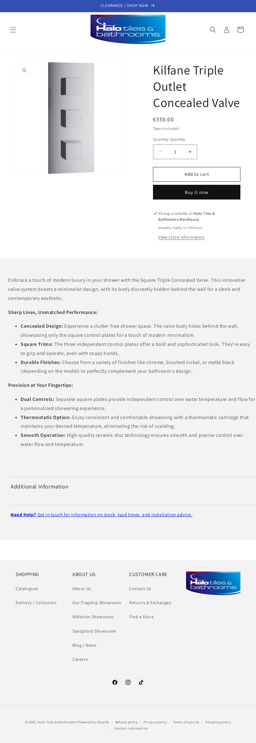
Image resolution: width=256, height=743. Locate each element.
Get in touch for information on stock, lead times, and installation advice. (102, 515)
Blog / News (84, 645)
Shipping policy (218, 722)
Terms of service (186, 722)
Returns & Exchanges (150, 602)
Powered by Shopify (93, 722)
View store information (181, 237)
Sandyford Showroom (94, 631)
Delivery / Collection (36, 602)
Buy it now (197, 192)
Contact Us (140, 588)
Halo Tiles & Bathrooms (56, 722)
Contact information (131, 728)
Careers (80, 659)
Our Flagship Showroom (96, 602)
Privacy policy (155, 722)
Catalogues (27, 588)
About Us (81, 588)
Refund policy (127, 722)
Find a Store (141, 616)
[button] (13, 30)
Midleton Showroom (93, 616)
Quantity (169, 139)
